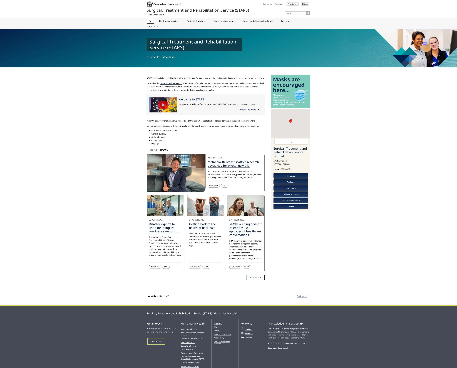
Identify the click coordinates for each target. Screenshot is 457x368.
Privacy (217, 331)
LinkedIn (248, 337)
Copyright (218, 323)
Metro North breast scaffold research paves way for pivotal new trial (233, 164)
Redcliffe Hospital (188, 342)
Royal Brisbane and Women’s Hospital (192, 334)
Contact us (156, 341)
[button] (290, 121)
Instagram (249, 333)
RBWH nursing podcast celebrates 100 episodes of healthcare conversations (245, 229)
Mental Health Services (190, 366)
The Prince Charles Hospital (192, 339)
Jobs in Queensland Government (222, 342)
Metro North (213, 186)
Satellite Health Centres (190, 363)
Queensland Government (278, 348)
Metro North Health (189, 329)
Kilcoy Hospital (187, 349)
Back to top (302, 296)
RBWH (225, 186)
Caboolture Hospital (189, 346)
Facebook (248, 329)
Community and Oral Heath (192, 353)
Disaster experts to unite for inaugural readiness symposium (164, 227)
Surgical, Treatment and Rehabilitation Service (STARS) (192, 357)
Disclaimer (218, 327)
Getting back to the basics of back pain (202, 226)
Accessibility (219, 338)
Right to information (222, 334)
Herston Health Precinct (171, 83)
